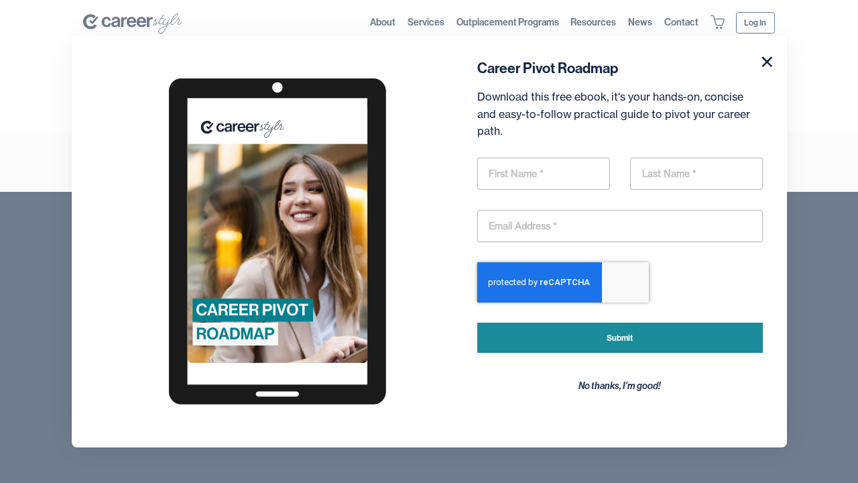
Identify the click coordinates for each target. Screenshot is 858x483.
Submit (620, 338)
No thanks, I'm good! (619, 386)
